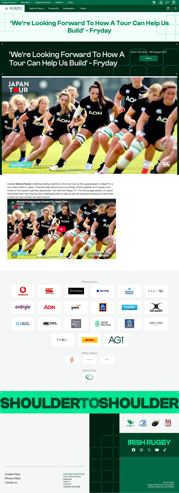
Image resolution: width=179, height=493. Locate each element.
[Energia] (23, 307)
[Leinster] (160, 2)
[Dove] (76, 323)
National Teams (36, 8)
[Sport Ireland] (103, 323)
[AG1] (116, 339)
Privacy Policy (13, 478)
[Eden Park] (156, 323)
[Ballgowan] (129, 323)
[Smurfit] (23, 323)
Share (148, 58)
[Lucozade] (129, 307)
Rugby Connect (9, 2)
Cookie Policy (12, 474)
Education (25, 2)
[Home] (16, 8)
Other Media (169, 487)
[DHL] (89, 339)
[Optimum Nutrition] (49, 323)
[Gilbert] (156, 307)
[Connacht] (154, 2)
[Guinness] (76, 291)
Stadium (59, 2)
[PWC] (76, 307)
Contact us (11, 482)
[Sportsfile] (107, 360)
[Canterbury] (49, 291)
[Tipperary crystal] (89, 360)
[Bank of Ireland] (129, 291)
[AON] (49, 307)
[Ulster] (173, 2)
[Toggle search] (175, 8)
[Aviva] (103, 291)
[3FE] (72, 360)
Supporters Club (42, 2)
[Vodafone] (23, 291)
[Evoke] (63, 339)
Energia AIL (54, 8)
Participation (68, 8)
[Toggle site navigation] (5, 8)
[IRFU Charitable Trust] (89, 377)
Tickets (83, 8)
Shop (70, 2)
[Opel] (156, 291)
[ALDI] (103, 307)
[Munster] (167, 2)
